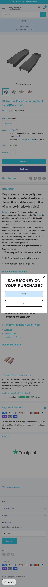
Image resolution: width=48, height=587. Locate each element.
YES (24, 294)
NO (24, 303)
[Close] (44, 277)
